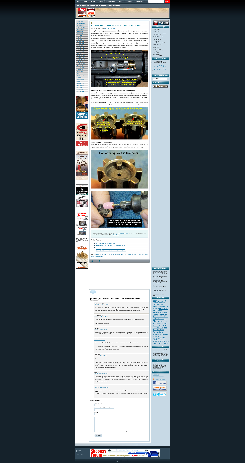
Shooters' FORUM (81, 23)
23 (165, 68)
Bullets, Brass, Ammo (158, 33)
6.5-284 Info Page (81, 59)
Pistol (154, 330)
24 (152, 69)
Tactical (154, 52)
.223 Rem (160, 301)
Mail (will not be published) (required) (102, 407)
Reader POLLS (80, 83)
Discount (161, 319)
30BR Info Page (80, 49)
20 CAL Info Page (81, 43)
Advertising (78, 450)
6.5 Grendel (96, 254)
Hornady (164, 323)
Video (166, 343)
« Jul (155, 72)
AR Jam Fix (114, 254)
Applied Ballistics (158, 306)
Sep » (163, 72)
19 (157, 68)
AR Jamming (120, 254)
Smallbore (156, 341)
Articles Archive (80, 29)
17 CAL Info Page (81, 41)
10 (152, 66)
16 (165, 66)
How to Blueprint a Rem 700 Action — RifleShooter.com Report (110, 249)
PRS (158, 330)
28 (161, 69)
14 (161, 66)
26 (157, 69)
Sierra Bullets (161, 340)
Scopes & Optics (81, 79)
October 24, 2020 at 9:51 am (101, 373)
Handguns (155, 39)
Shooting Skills (156, 50)
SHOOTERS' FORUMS (158, 376)
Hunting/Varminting (157, 42)
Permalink (95, 261)
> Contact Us (80, 89)
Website (96, 412)
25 (154, 69)
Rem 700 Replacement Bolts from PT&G (105, 243)
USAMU (161, 343)
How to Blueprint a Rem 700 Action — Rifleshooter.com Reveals (110, 245)
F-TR (166, 321)
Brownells (156, 312)
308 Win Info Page (81, 63)
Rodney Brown (156, 290)
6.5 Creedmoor (159, 302)
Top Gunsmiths (80, 67)
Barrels (78, 73)
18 (154, 68)
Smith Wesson (164, 341)
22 (163, 68)
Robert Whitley (100, 256)
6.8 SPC (102, 254)
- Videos (155, 31)
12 (157, 66)
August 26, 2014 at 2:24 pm (100, 329)
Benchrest (163, 308)
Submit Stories (79, 453)
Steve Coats (155, 276)
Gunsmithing (104, 261)
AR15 (125, 254)
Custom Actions (80, 75)
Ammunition (160, 304)
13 (159, 66)
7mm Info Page (80, 61)
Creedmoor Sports (158, 317)
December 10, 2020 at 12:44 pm (101, 387)
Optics (154, 47)
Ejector (139, 254)
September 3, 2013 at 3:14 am (101, 304)
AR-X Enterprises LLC (109, 28)
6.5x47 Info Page (81, 57)
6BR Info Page (80, 37)
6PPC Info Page (80, 51)
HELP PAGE (79, 87)
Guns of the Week (81, 27)
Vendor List (79, 81)
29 (163, 69)
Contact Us (78, 451)
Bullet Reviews (80, 71)
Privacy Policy (79, 454)
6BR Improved (80, 39)
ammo (155, 304)
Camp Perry (158, 315)
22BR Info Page (80, 47)
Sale (166, 334)
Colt (136, 254)
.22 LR (155, 301)
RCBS (162, 330)
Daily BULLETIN (80, 25)
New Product (156, 44)
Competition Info (80, 33)
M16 (143, 254)
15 (163, 66)
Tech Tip (109, 261)
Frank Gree (155, 286)
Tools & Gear (80, 69)
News (154, 46)
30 (165, 69)
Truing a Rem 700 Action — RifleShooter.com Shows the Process (111, 250)
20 (159, 68)
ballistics (156, 308)
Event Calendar (80, 85)
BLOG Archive (80, 31)
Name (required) (98, 403)
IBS (160, 325)
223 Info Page (80, 45)
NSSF (159, 328)
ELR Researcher (157, 271)
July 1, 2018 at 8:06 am (99, 340)
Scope (155, 336)
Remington (156, 334)
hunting (156, 325)
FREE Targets (80, 65)
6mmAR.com (116, 235)
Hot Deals (155, 41)
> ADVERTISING (81, 91)
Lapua (164, 325)
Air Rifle (162, 303)
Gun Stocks (79, 77)
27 (159, 69)
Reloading (155, 49)
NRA (155, 328)
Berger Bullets (157, 310)
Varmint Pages (80, 35)
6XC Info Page (80, 53)
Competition (155, 34)
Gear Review (156, 36)
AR (109, 254)
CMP (166, 315)
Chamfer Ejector (131, 254)
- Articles (155, 29)
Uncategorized (156, 55)
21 (161, 68)
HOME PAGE (80, 21)
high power (157, 323)
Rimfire (162, 334)
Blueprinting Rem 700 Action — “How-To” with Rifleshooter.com (110, 247)
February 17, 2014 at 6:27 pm (101, 316)
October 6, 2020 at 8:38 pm (100, 355)
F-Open (160, 321)
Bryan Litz (164, 312)
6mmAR (106, 254)
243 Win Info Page (81, 55)
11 (154, 66)
